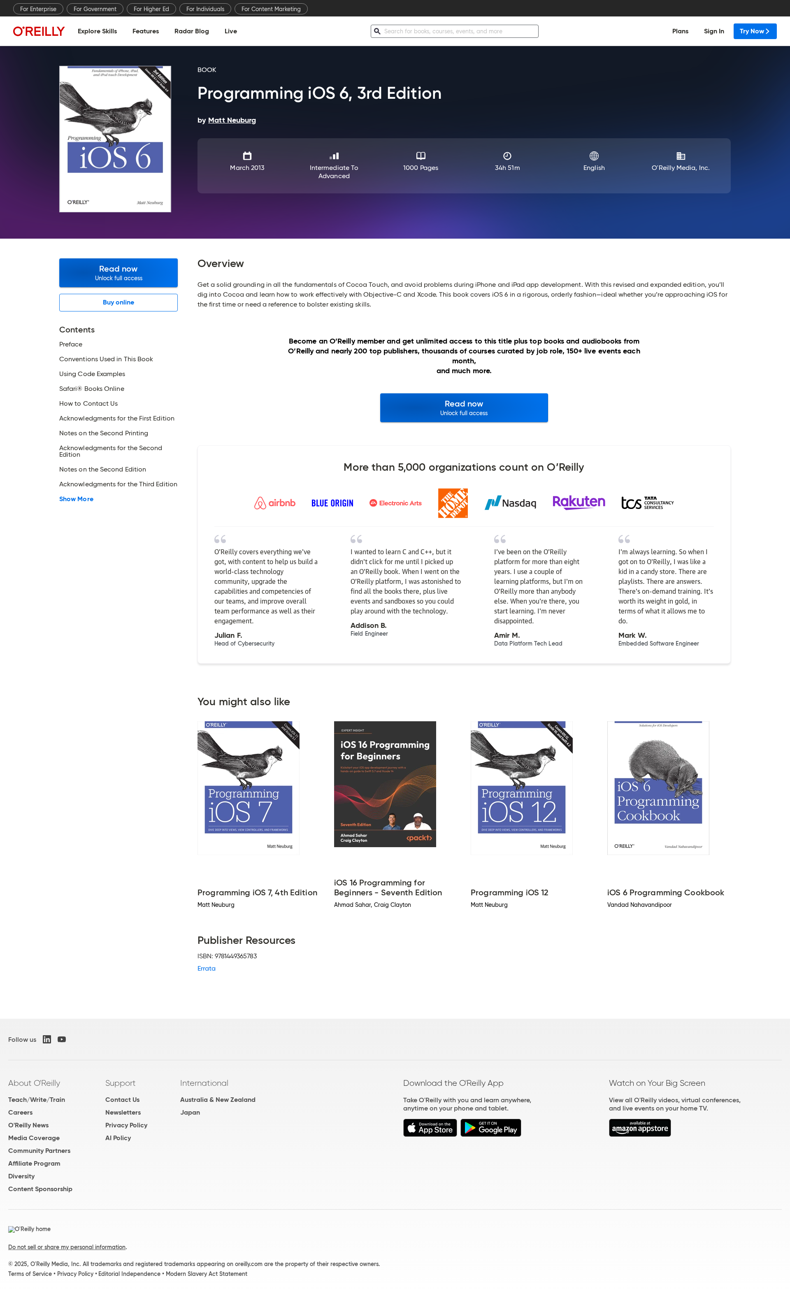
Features (145, 31)
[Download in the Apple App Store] (430, 1134)
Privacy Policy (126, 1125)
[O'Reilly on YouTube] (62, 1039)
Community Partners (39, 1150)
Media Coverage (34, 1138)
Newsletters (123, 1112)
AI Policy (118, 1138)
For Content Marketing (271, 9)
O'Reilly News (28, 1125)
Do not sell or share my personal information (66, 1247)
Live (231, 31)
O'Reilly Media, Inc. (681, 168)
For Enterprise (38, 9)
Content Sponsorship (40, 1189)
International (204, 1083)
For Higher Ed (151, 9)
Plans (680, 31)
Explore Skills (97, 31)
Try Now (752, 31)
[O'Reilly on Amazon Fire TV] (640, 1134)
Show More (76, 499)
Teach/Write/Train (36, 1099)
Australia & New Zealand (218, 1099)
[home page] (39, 31)
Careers (20, 1112)
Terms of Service (30, 1274)
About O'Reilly (34, 1083)
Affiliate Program (34, 1163)
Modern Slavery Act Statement (206, 1274)
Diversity (21, 1176)
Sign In (714, 31)
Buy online (119, 302)
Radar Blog (191, 31)
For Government (95, 9)
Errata (207, 968)
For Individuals (205, 9)
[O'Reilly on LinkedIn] (47, 1039)
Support (120, 1083)
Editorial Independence (129, 1274)
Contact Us (122, 1099)
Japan (190, 1112)
